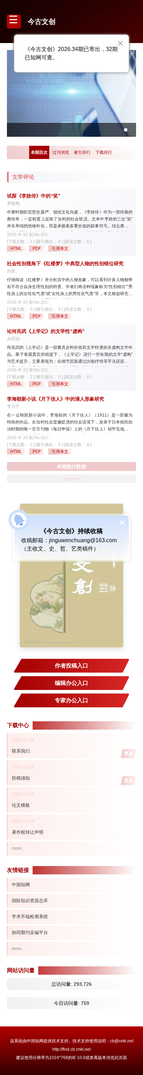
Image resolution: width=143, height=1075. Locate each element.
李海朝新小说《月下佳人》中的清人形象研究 (55, 399)
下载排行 (103, 152)
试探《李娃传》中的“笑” (33, 196)
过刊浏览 (60, 152)
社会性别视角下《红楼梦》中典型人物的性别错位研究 (65, 263)
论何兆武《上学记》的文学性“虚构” (46, 331)
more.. (18, 848)
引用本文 (60, 248)
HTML (16, 248)
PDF (37, 248)
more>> (71, 478)
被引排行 (82, 152)
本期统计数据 (71, 466)
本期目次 (39, 152)
